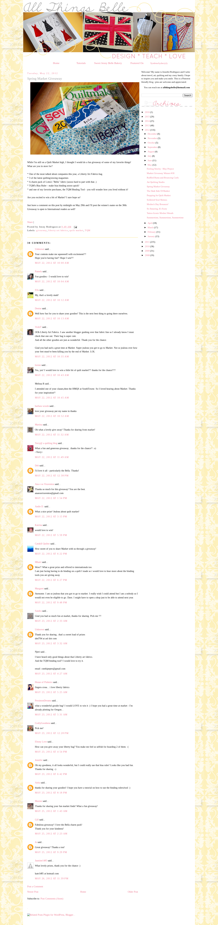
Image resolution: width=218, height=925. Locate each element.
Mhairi (38, 562)
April (150, 223)
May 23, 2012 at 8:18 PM (51, 792)
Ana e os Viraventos (44, 484)
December (152, 134)
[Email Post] (75, 227)
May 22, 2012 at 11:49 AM (52, 457)
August (151, 151)
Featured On (137, 63)
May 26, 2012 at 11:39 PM (51, 878)
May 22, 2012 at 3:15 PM (51, 516)
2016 (147, 112)
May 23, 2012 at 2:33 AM (51, 621)
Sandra (38, 610)
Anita (37, 782)
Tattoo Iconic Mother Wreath (160, 213)
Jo (36, 842)
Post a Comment (35, 886)
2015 (147, 116)
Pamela (38, 271)
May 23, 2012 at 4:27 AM (51, 673)
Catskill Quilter (42, 543)
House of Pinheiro (43, 682)
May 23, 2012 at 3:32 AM (51, 643)
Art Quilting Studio (156, 182)
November (153, 138)
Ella (37, 290)
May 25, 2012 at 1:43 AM (51, 811)
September (153, 147)
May (150, 165)
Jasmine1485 (41, 860)
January (151, 236)
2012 (147, 130)
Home (56, 63)
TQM (87, 230)
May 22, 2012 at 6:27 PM (51, 580)
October (151, 142)
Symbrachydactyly (159, 63)
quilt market (76, 230)
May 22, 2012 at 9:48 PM (51, 602)
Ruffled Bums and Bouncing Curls (163, 177)
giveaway (41, 230)
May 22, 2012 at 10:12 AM (52, 300)
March (151, 227)
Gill (37, 819)
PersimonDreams (43, 700)
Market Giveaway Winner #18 (160, 173)
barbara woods (42, 406)
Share (30, 222)
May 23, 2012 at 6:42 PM (51, 774)
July (150, 156)
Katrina (38, 525)
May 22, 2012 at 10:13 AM (52, 318)
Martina (38, 424)
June (150, 160)
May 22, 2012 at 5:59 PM (51, 535)
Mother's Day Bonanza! (157, 204)
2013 (147, 125)
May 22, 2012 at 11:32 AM (52, 434)
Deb (37, 465)
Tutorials (81, 63)
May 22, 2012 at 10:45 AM (52, 397)
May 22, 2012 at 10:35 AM (52, 356)
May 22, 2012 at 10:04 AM (52, 281)
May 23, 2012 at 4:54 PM (51, 751)
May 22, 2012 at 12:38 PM (51, 475)
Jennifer (39, 760)
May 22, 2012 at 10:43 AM (52, 375)
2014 (147, 121)
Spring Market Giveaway (158, 186)
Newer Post (32, 891)
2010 (147, 246)
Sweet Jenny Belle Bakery (108, 63)
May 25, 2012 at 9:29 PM (51, 852)
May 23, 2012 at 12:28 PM (51, 733)
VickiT (38, 327)
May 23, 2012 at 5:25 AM (51, 692)
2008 (147, 255)
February (152, 232)
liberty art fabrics (58, 230)
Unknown (39, 249)
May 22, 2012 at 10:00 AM (52, 262)
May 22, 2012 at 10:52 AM (52, 416)
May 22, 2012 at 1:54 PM (51, 498)
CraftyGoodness (42, 723)
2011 (147, 242)
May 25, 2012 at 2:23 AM (51, 833)
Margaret (39, 588)
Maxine (38, 801)
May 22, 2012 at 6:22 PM (51, 553)
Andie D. (39, 506)
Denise (38, 308)
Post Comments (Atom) (52, 898)
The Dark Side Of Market (158, 191)
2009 (147, 251)
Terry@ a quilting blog (46, 443)
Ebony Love (41, 741)
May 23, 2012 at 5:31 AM (51, 714)
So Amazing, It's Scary (157, 208)
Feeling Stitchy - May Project (160, 168)
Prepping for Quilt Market (159, 195)
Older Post (133, 891)
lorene (38, 365)
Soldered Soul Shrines (157, 200)
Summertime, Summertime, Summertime (165, 217)
